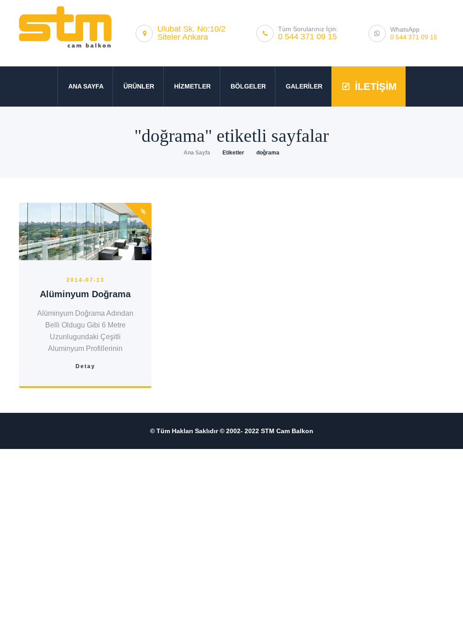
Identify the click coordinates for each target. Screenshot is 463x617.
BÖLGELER (248, 86)
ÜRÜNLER (138, 86)
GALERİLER (304, 86)
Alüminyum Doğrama (85, 294)
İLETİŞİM (376, 86)
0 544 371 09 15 (307, 36)
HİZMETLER (192, 86)
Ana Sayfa (197, 153)
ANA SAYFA (86, 86)
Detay (85, 366)
